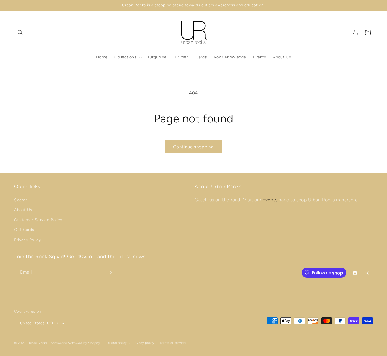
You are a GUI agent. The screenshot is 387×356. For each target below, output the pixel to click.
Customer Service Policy (38, 219)
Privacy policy (143, 343)
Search (21, 200)
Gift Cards (24, 229)
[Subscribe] (109, 272)
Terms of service (173, 343)
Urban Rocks (38, 343)
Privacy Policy (27, 240)
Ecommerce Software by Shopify (74, 343)
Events (270, 199)
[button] (20, 32)
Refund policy (116, 343)
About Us (23, 209)
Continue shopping (193, 146)
